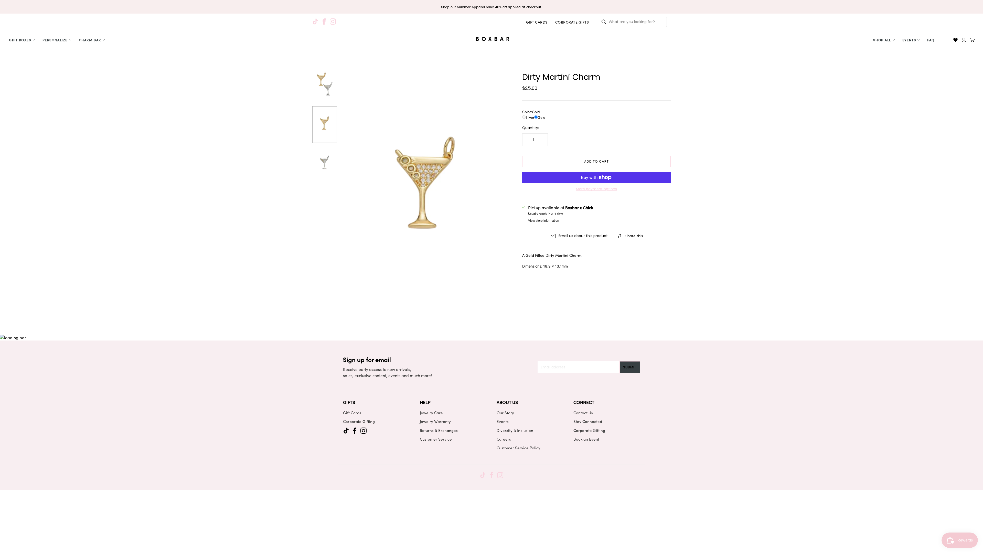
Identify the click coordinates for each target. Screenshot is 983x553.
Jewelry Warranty (435, 421)
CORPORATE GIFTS (572, 22)
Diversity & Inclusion (515, 430)
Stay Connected (587, 421)
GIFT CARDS (537, 22)
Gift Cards (352, 412)
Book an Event (586, 439)
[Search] (604, 21)
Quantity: (530, 127)
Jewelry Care (431, 412)
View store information (543, 220)
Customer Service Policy (518, 447)
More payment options (596, 189)
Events (909, 39)
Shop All (882, 39)
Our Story (505, 412)
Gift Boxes (20, 39)
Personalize (55, 39)
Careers (504, 439)
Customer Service (436, 439)
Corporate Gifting (359, 421)
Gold (542, 117)
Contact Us (583, 412)
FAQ (931, 39)
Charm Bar (90, 39)
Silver (530, 117)
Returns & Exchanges (439, 430)
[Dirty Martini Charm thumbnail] (324, 85)
